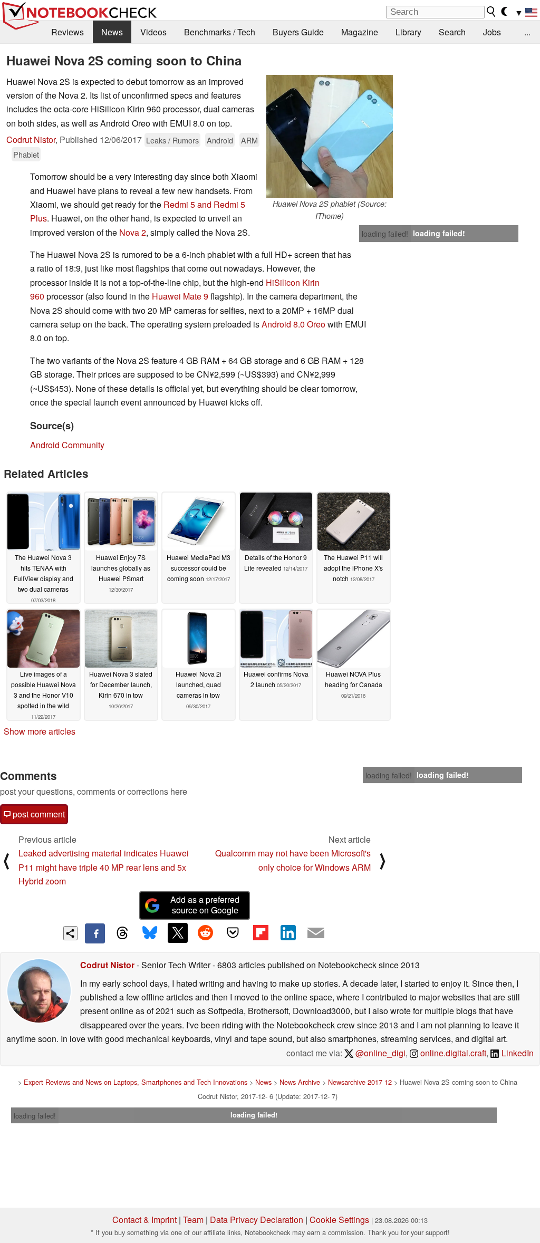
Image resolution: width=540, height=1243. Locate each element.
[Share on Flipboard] (260, 933)
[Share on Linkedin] (288, 933)
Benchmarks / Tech (219, 32)
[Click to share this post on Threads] (122, 933)
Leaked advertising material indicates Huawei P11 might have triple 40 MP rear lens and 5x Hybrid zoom (103, 867)
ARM (249, 140)
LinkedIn (516, 1053)
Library (408, 32)
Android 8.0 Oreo (293, 324)
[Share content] (70, 933)
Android (220, 140)
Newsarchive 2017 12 (360, 1082)
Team (193, 1219)
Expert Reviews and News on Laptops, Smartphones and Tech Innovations (135, 1082)
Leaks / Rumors (172, 140)
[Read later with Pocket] (233, 933)
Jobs (492, 32)
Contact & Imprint (144, 1219)
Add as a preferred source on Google (204, 905)
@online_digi (379, 1053)
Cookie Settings (339, 1219)
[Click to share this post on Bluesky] (150, 933)
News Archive (299, 1082)
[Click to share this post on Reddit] (205, 933)
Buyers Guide (298, 32)
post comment (38, 814)
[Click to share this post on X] (178, 933)
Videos (153, 32)
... (527, 32)
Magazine (359, 32)
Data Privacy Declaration (256, 1219)
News (112, 32)
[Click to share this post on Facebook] (95, 933)
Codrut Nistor (30, 139)
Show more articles (39, 731)
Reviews (67, 32)
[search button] (491, 11)
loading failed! (385, 233)
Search (452, 32)
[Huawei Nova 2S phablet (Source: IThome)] (329, 136)
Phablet (26, 154)
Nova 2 (132, 232)
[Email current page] (316, 933)
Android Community (67, 445)
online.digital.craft (452, 1053)
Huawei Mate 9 (180, 296)
